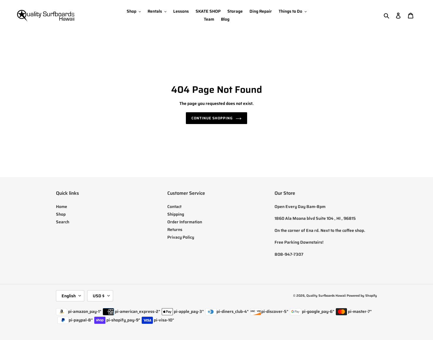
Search (62, 222)
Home (61, 206)
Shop (61, 214)
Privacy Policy (180, 237)
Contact (174, 206)
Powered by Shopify (362, 295)
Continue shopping (211, 118)
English (69, 296)
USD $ (99, 296)
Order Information (184, 222)
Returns (174, 229)
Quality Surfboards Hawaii (326, 295)
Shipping (175, 214)
